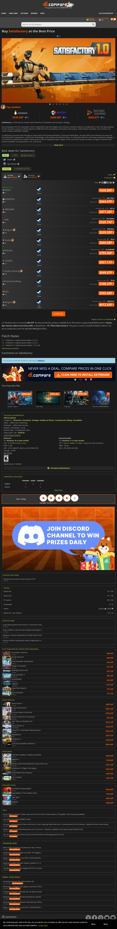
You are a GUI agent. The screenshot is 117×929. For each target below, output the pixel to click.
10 (5, 284)
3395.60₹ (106, 293)
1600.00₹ (106, 190)
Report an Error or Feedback (103, 319)
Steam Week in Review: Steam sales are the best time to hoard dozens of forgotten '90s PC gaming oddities (44, 814)
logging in (41, 361)
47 (5, 253)
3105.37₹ (106, 284)
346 (5, 233)
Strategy (35, 420)
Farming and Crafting (63, 420)
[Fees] (105, 182)
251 (5, 294)
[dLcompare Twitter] (88, 918)
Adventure (17, 420)
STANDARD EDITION (22, 169)
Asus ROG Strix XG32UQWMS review (17, 819)
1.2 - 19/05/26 (19, 433)
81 (5, 212)
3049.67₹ (106, 273)
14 (5, 202)
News (42, 13)
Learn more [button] (43, 925)
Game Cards (13, 13)
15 (5, 222)
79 (5, 243)
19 (5, 193)
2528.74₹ (106, 222)
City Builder (77, 420)
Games (3, 13)
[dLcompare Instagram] (100, 918)
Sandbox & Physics (46, 420)
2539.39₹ (106, 232)
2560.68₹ (106, 243)
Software (24, 13)
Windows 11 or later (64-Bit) (73, 440)
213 (5, 263)
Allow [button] (106, 924)
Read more (58, 145)
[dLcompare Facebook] (94, 918)
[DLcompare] (9, 916)
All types (6, 169)
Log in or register (106, 13)
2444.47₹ (106, 201)
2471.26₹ (106, 212)
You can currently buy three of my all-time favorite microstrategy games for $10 (33, 834)
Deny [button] (93, 924)
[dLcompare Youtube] (106, 918)
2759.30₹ (106, 253)
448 (5, 274)
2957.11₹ (106, 262)
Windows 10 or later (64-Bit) (18, 440)
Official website (10, 418)
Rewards (34, 13)
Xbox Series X (29, 155)
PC (7, 155)
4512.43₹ (106, 305)
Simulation (26, 420)
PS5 (15, 155)
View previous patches (10, 348)
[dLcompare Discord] (112, 918)
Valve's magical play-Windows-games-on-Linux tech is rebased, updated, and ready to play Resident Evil (43, 829)
